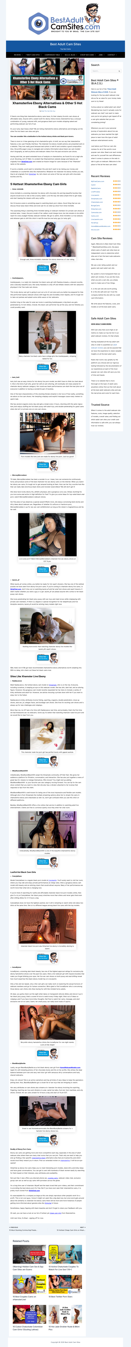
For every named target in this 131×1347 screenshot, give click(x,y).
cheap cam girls (55, 1213)
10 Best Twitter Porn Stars (60, 1297)
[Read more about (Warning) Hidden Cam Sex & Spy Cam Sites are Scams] (29, 1254)
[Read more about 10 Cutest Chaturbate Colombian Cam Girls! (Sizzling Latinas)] (29, 1314)
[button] (22, 55)
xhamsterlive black (39, 1158)
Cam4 (93, 185)
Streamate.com (96, 199)
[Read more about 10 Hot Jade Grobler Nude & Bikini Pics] (65, 1314)
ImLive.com (95, 230)
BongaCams (95, 205)
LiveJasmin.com (97, 219)
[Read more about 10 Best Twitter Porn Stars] (65, 1284)
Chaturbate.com (97, 202)
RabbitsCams (96, 188)
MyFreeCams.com (97, 181)
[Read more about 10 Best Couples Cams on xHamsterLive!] (29, 1284)
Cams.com (95, 216)
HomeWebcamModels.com (100, 226)
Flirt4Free (94, 223)
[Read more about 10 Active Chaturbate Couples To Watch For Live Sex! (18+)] (65, 1254)
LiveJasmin (95, 195)
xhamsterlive (65, 1160)
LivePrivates (95, 192)
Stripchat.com (96, 209)
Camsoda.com (96, 212)
